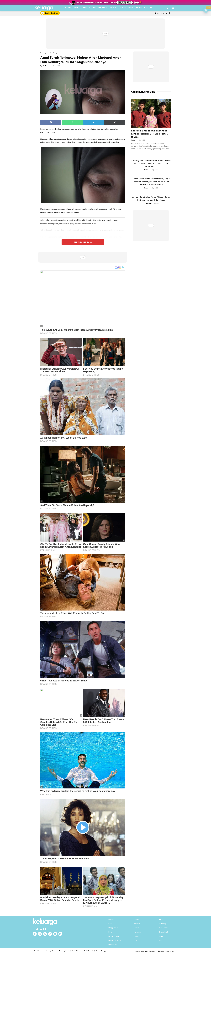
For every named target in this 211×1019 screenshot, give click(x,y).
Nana (133, 140)
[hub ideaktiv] (173, 7)
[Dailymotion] (169, 13)
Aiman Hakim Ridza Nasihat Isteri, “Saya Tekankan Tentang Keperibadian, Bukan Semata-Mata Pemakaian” (151, 181)
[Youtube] (166, 13)
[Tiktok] (163, 13)
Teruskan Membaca (83, 242)
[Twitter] (161, 13)
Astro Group (170, 951)
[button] (167, 8)
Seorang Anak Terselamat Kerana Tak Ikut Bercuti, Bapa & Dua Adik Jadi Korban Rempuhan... (151, 163)
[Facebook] (155, 13)
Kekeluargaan (55, 53)
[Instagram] (158, 13)
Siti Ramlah (46, 66)
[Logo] (44, 8)
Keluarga (43, 53)
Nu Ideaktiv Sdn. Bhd (152, 951)
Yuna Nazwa (146, 203)
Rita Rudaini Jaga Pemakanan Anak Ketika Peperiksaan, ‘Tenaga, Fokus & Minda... (149, 133)
